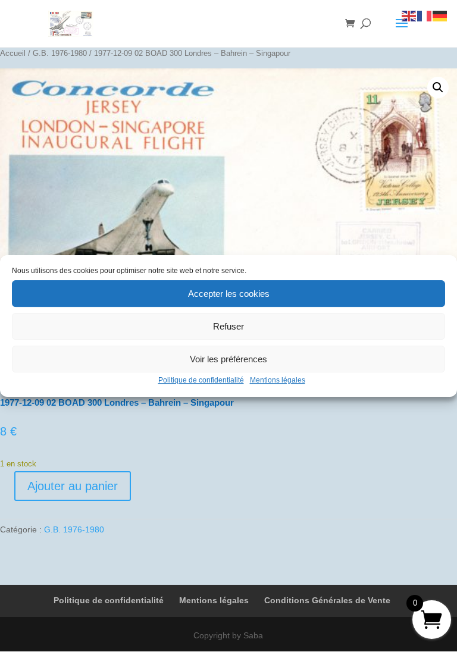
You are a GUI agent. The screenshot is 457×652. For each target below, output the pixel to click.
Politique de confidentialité (201, 380)
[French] (425, 15)
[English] (409, 15)
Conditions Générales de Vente (327, 600)
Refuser (228, 326)
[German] (440, 15)
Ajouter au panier (72, 486)
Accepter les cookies (229, 294)
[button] (438, 87)
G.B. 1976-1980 (60, 53)
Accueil (13, 53)
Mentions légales (277, 380)
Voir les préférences (228, 359)
